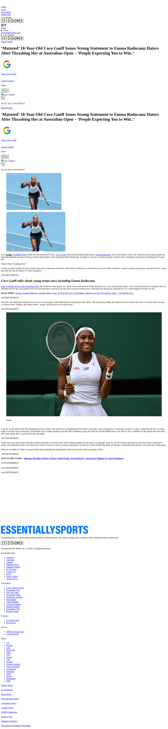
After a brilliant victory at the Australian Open (20, 286)
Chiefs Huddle (12, 602)
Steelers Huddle (12, 607)
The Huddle (11, 599)
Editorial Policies (13, 567)
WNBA (9, 662)
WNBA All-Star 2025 (15, 632)
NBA (8, 652)
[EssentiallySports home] (44, 533)
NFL (8, 655)
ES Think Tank (12, 620)
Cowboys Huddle (13, 604)
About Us (10, 557)
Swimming (10, 678)
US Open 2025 (12, 634)
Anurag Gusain (7, 81)
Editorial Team (12, 564)
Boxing (9, 645)
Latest (3, 7)
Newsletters (6, 12)
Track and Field (12, 667)
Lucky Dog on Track (15, 588)
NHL (8, 681)
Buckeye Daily (12, 611)
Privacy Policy (12, 576)
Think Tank (6, 14)
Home (3, 42)
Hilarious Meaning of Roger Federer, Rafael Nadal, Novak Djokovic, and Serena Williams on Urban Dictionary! (74, 458)
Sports (6, 30)
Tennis (9, 42)
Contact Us (11, 572)
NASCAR (10, 650)
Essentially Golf (13, 590)
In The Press (11, 569)
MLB (8, 674)
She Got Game (12, 592)
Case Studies (8, 35)
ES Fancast (11, 623)
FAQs (8, 574)
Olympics (10, 671)
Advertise (10, 560)
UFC (8, 659)
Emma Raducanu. (103, 255)
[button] (7, 260)
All (7, 643)
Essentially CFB (13, 609)
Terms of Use (11, 579)
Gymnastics (11, 669)
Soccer (9, 676)
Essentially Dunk (13, 595)
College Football (13, 664)
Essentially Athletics (14, 597)
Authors (9, 562)
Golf (8, 648)
